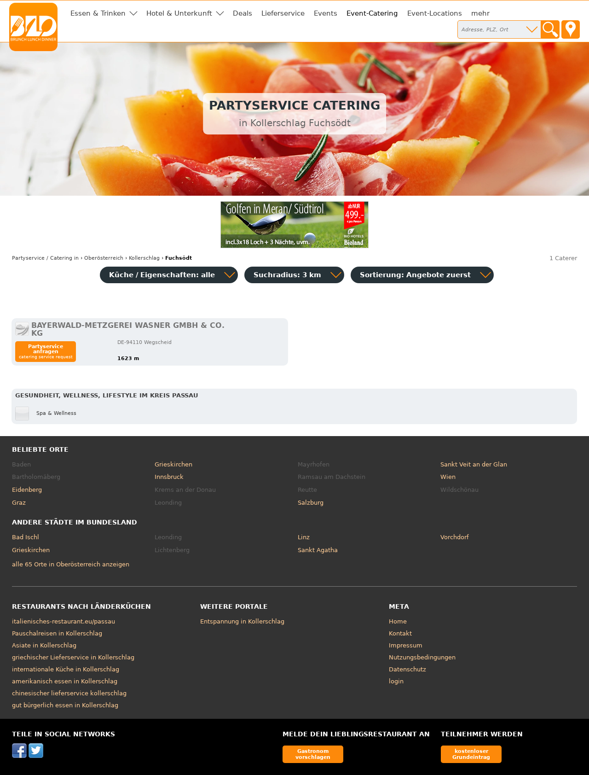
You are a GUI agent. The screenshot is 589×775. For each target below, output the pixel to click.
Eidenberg (27, 489)
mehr (480, 13)
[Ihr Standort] (570, 29)
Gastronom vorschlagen (312, 754)
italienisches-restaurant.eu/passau (63, 621)
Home (398, 621)
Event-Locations (434, 13)
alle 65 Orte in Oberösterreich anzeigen (70, 564)
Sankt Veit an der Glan (473, 464)
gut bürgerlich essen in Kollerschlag (65, 705)
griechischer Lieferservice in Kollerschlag (73, 657)
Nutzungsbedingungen (422, 657)
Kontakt (400, 633)
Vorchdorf (454, 537)
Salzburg (310, 502)
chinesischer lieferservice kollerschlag (69, 693)
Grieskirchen (173, 464)
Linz (304, 537)
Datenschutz (407, 669)
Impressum (405, 645)
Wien (448, 476)
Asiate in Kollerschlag (44, 645)
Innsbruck (169, 476)
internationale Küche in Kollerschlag (65, 669)
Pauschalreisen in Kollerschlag (57, 633)
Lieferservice (283, 13)
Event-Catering (372, 13)
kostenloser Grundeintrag (471, 754)
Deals (242, 13)
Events (325, 13)
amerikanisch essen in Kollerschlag (64, 681)
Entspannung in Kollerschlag (242, 621)
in (45, 258)
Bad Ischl (25, 537)
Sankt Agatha (318, 550)
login (396, 681)
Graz (19, 502)
